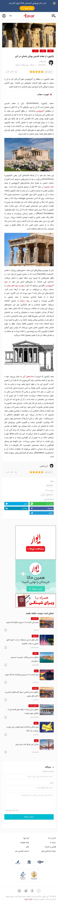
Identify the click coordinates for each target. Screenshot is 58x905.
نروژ (36, 671)
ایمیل (52, 782)
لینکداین (24, 508)
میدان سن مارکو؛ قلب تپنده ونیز (27, 744)
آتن (35, 51)
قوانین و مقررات (50, 846)
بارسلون (35, 636)
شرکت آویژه (28, 899)
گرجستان (34, 618)
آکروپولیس (40, 110)
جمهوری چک (33, 706)
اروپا (50, 51)
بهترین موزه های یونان (15, 285)
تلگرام (51, 513)
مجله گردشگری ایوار (48, 851)
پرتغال (35, 653)
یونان (42, 51)
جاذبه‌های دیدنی (46, 494)
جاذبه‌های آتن (28, 376)
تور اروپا (26, 838)
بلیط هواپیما (24, 842)
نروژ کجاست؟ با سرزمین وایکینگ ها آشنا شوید (22, 674)
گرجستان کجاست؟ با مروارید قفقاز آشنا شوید (22, 622)
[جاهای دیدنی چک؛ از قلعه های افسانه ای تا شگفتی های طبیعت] (47, 709)
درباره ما (53, 842)
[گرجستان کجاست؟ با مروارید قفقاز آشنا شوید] (47, 622)
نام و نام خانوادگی (48, 771)
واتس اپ (49, 503)
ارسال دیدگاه (29, 817)
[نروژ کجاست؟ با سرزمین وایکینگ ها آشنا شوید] (47, 675)
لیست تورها (28, 8)
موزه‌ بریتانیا (24, 300)
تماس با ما (52, 838)
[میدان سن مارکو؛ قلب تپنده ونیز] (47, 744)
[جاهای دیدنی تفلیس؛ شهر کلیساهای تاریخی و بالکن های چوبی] (47, 692)
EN (10, 15)
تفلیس (35, 688)
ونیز (36, 740)
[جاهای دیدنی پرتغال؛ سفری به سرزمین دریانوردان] (47, 657)
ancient (49, 485)
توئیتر (25, 503)
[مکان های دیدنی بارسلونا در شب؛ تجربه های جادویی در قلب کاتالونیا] (47, 640)
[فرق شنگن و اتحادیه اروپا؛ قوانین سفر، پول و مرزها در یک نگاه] (47, 727)
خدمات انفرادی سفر (22, 851)
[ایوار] (29, 15)
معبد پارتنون (49, 186)
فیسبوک (50, 508)
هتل (27, 846)
